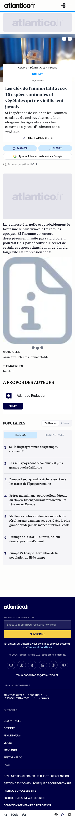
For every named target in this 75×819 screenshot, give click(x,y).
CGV (6, 776)
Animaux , (10, 357)
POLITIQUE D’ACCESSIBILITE (20, 790)
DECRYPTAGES (12, 720)
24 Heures (50, 423)
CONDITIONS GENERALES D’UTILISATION (27, 805)
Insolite (52, 67)
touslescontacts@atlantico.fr (37, 675)
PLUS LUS (20, 434)
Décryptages (37, 67)
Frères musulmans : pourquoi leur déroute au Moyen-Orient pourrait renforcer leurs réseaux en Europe (38, 500)
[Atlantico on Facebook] (32, 665)
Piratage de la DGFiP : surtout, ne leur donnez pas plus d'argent (34, 539)
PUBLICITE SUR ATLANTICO (53, 776)
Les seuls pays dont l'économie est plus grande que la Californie (36, 465)
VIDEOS (8, 742)
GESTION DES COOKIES (17, 783)
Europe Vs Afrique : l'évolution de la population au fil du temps (33, 555)
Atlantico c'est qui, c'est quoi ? (23, 695)
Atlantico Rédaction (39, 138)
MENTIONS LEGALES (23, 776)
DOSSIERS (9, 728)
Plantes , (24, 357)
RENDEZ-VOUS (12, 735)
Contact (44, 698)
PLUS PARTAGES (54, 434)
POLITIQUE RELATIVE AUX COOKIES (24, 797)
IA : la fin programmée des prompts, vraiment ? (33, 449)
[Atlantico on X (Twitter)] (21, 665)
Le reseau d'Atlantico (16, 698)
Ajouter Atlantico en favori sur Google (40, 156)
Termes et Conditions (39, 647)
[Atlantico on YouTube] (64, 665)
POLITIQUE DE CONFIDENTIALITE (52, 783)
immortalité (40, 357)
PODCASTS (10, 750)
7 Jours (65, 423)
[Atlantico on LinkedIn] (43, 665)
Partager (22, 148)
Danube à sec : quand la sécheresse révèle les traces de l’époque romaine (37, 481)
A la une (22, 67)
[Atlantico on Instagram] (53, 665)
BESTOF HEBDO (13, 757)
